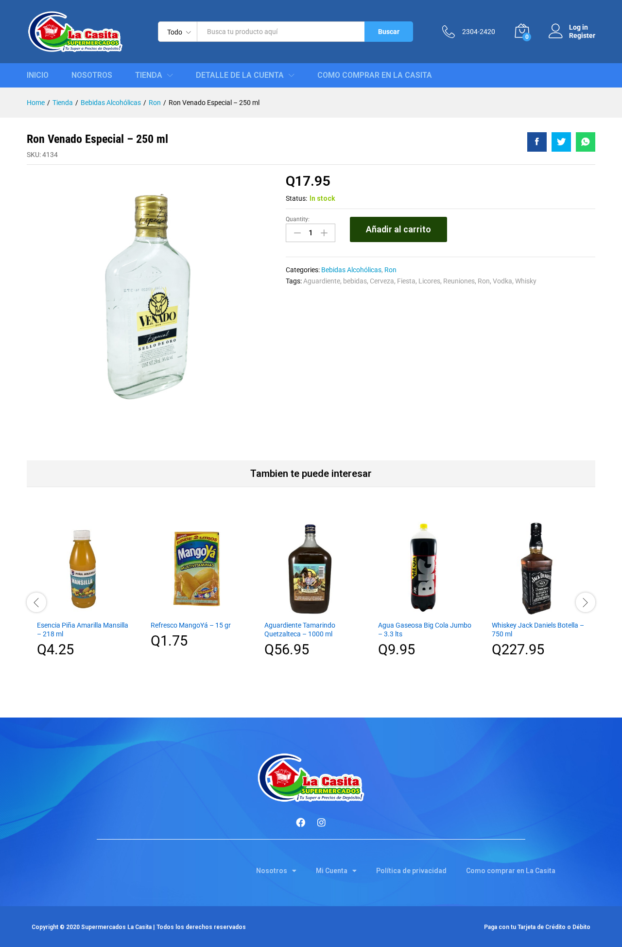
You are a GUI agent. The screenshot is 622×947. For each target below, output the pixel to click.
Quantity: (298, 219)
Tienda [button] (148, 75)
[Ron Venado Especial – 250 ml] (537, 142)
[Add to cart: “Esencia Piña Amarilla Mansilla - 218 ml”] (83, 609)
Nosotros (91, 75)
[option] (83, 596)
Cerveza (382, 281)
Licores (429, 281)
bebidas (355, 281)
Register (582, 35)
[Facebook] (301, 822)
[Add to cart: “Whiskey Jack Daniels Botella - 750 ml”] (538, 609)
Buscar (388, 31)
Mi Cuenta (331, 871)
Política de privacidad (411, 871)
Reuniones (459, 281)
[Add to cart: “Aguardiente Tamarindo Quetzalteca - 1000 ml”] (311, 609)
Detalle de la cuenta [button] (240, 75)
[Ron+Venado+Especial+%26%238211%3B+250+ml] (561, 142)
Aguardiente (321, 281)
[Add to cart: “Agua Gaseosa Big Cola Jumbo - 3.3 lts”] (424, 609)
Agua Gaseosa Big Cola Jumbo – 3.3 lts (424, 629)
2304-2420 (478, 31)
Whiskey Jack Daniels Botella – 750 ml (538, 629)
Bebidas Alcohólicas (351, 270)
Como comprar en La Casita (374, 75)
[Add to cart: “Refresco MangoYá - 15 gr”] (197, 609)
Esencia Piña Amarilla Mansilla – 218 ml (82, 629)
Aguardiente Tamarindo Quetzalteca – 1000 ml (299, 629)
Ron (390, 270)
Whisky (525, 281)
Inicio (38, 75)
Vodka (502, 281)
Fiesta (406, 281)
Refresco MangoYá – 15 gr (191, 625)
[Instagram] (321, 822)
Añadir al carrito (398, 229)
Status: (296, 198)
